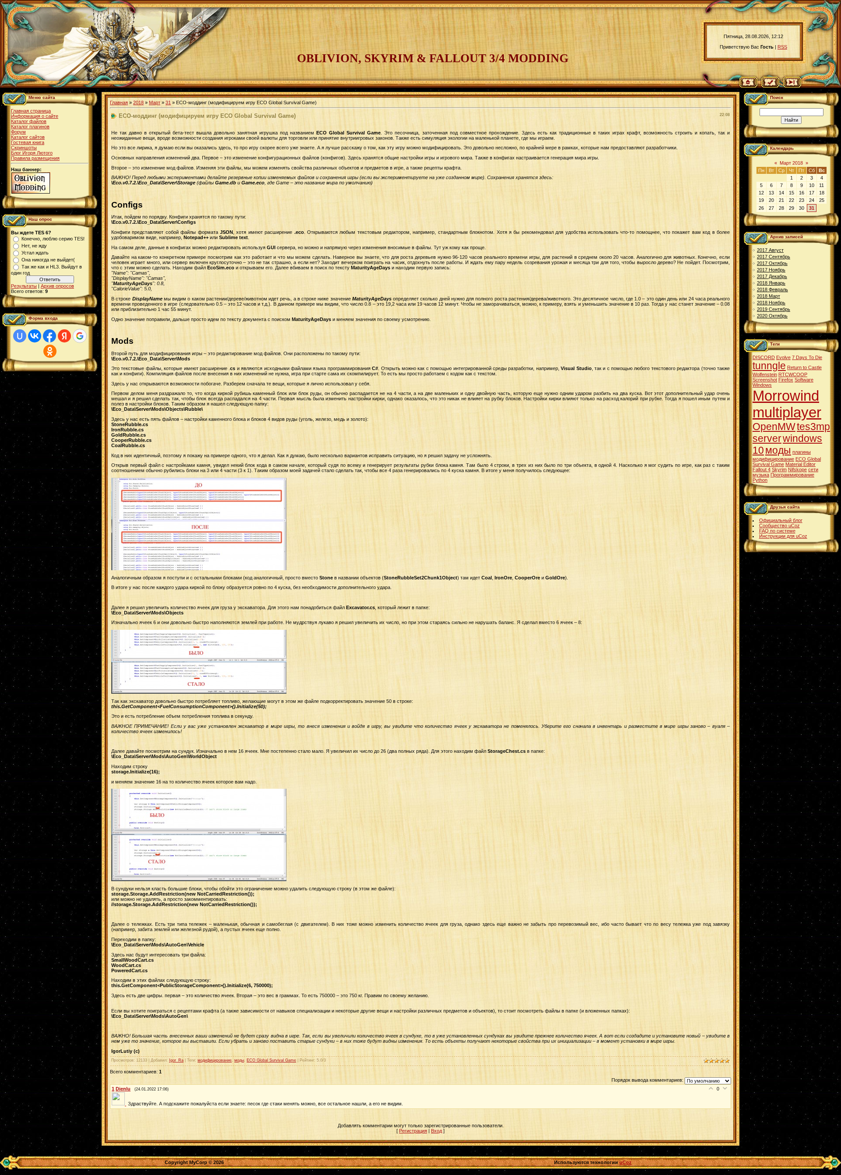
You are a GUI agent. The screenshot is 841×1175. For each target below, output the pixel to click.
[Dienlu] (120, 1103)
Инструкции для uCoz (783, 536)
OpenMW (774, 426)
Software (804, 379)
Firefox (785, 379)
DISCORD (764, 357)
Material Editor (800, 464)
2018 (138, 102)
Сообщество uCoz (779, 525)
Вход (436, 1130)
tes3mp (813, 426)
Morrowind (786, 396)
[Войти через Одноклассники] (50, 351)
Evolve (783, 357)
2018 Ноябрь (771, 302)
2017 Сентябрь (773, 256)
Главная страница (31, 110)
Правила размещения (35, 158)
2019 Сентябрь (773, 309)
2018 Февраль (772, 289)
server (767, 438)
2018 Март (768, 296)
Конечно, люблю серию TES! (53, 238)
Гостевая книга (27, 142)
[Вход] (792, 85)
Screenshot (765, 379)
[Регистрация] (770, 85)
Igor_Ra (176, 1060)
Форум (18, 131)
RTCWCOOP (792, 374)
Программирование (792, 474)
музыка (761, 474)
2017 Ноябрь (771, 269)
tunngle (769, 365)
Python (760, 480)
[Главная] (748, 85)
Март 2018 (791, 163)
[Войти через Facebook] (49, 335)
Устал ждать (35, 252)
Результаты (24, 286)
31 (168, 102)
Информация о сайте (34, 116)
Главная (119, 102)
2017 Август (770, 250)
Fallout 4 (761, 469)
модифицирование (215, 1060)
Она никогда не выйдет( (48, 259)
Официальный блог (780, 520)
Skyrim (779, 469)
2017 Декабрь (772, 276)
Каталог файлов (28, 121)
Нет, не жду (34, 245)
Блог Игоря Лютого (32, 152)
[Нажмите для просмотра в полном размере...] (198, 568)
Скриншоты (24, 147)
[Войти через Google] (80, 336)
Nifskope (797, 469)
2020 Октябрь (772, 315)
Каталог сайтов (28, 137)
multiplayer (787, 412)
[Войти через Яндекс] (64, 335)
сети (813, 469)
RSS (782, 46)
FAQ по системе (777, 530)
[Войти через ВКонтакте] (34, 335)
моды (239, 1060)
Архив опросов (57, 286)
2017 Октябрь (772, 263)
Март (154, 102)
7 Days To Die (807, 357)
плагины (801, 452)
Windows (762, 385)
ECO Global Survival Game (271, 1060)
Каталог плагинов (30, 126)
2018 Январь (771, 283)
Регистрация (413, 1130)
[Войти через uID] (19, 335)
